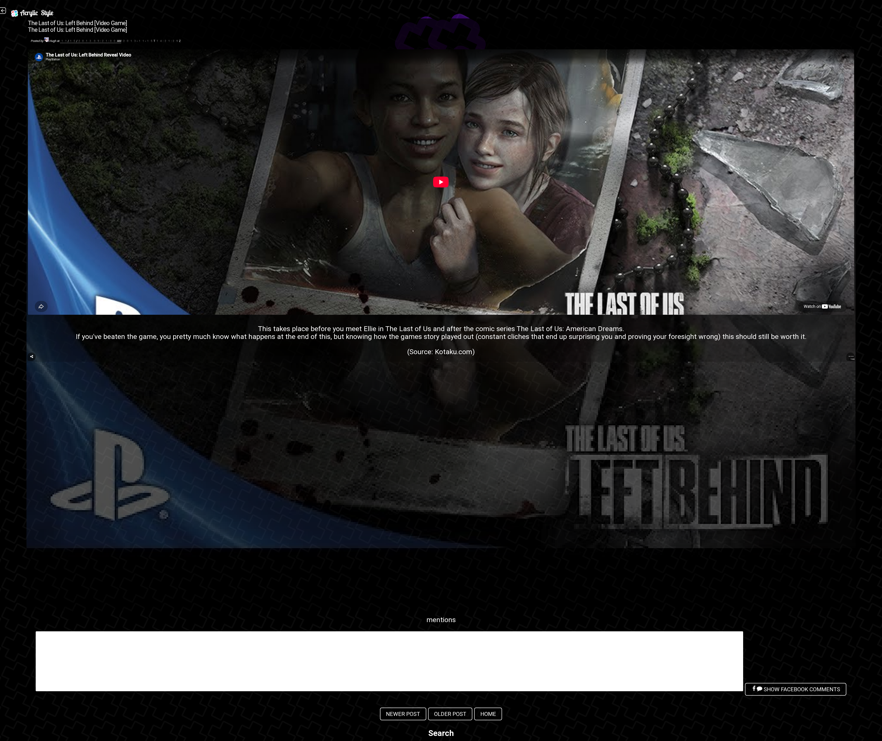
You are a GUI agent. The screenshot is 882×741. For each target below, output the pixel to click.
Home (488, 714)
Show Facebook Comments (801, 689)
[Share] (31, 357)
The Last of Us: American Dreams (569, 329)
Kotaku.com (453, 352)
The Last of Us (408, 329)
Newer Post (403, 714)
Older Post (450, 714)
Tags (852, 359)
